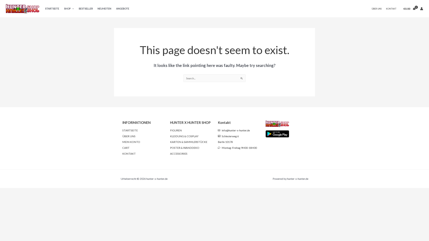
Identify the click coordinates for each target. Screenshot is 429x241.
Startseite (52, 8)
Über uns (377, 8)
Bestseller (86, 8)
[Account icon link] (421, 8)
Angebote (122, 8)
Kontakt (391, 8)
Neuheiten (104, 8)
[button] (72, 8)
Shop (67, 8)
